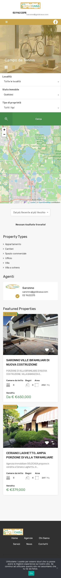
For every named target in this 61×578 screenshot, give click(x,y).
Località (7, 76)
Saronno (28, 288)
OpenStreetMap (45, 202)
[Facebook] (55, 22)
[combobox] (30, 82)
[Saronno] (12, 287)
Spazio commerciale (15, 253)
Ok (31, 573)
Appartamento (13, 244)
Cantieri (9, 248)
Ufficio (8, 258)
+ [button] (4, 130)
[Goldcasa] (30, 5)
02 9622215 (28, 295)
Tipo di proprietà (11, 102)
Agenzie (28, 538)
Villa (7, 263)
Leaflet (33, 202)
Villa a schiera (12, 267)
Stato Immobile (10, 89)
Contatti (43, 544)
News (29, 544)
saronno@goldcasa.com (35, 291)
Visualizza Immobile (30, 346)
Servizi (16, 544)
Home (14, 538)
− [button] (4, 134)
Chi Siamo (44, 538)
